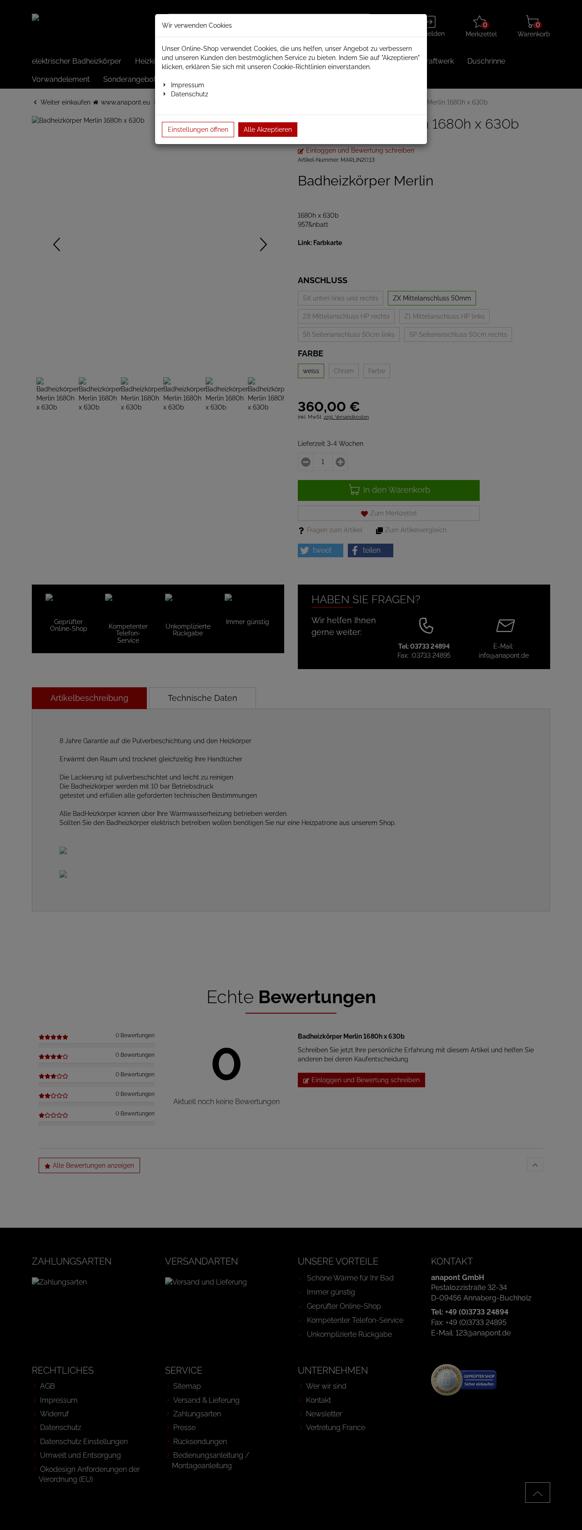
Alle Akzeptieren (268, 129)
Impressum (187, 85)
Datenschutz (189, 94)
